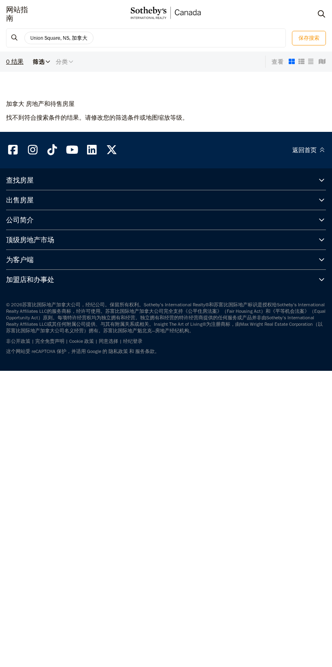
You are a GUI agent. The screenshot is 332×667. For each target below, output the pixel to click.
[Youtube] (72, 150)
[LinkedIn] (92, 150)
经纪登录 (133, 341)
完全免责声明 (49, 341)
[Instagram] (33, 150)
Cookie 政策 (81, 341)
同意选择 (108, 341)
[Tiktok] (53, 150)
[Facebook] (13, 150)
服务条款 (145, 351)
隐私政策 (118, 351)
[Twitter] (112, 150)
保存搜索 (308, 38)
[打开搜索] (314, 14)
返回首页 (305, 150)
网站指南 (17, 14)
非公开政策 (18, 341)
